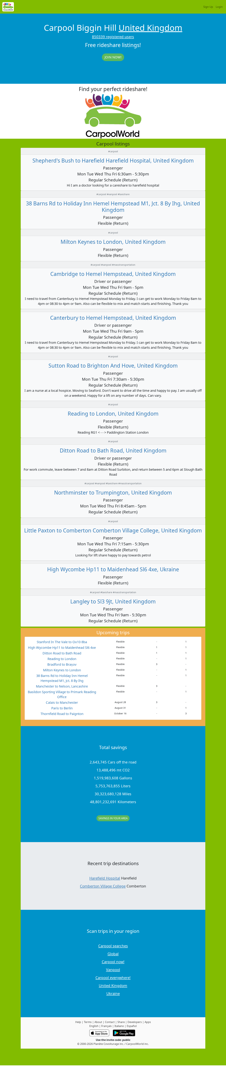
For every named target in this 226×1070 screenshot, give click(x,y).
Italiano (119, 1026)
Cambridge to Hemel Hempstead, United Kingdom (113, 273)
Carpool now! (113, 961)
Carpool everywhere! (113, 977)
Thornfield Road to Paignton (62, 714)
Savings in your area (113, 818)
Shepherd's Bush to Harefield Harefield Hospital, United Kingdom (113, 160)
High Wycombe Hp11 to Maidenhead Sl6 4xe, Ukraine (113, 569)
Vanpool (113, 969)
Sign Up (208, 7)
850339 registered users (113, 36)
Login (219, 7)
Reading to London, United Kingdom (113, 413)
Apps (148, 1022)
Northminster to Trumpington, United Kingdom (113, 492)
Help (78, 1022)
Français (106, 1026)
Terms (88, 1022)
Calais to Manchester (62, 702)
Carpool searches (113, 945)
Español (132, 1026)
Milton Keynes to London (62, 670)
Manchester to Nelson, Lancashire (62, 686)
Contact (110, 1022)
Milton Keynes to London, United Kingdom (113, 241)
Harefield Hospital (104, 878)
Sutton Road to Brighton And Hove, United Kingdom (113, 365)
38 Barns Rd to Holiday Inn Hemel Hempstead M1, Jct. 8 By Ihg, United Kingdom (113, 206)
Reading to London (61, 659)
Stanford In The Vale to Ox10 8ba (62, 642)
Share (121, 1022)
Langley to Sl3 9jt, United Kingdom (113, 601)
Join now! (113, 57)
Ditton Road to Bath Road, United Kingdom (113, 450)
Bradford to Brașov (61, 664)
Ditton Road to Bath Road (62, 653)
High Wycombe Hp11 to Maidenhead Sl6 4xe (62, 647)
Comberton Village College (103, 885)
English (93, 1026)
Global (113, 953)
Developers (135, 1022)
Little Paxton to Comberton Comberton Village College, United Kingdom (113, 530)
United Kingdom (150, 27)
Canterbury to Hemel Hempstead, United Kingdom (113, 317)
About (98, 1022)
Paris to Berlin (62, 708)
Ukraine (113, 993)
